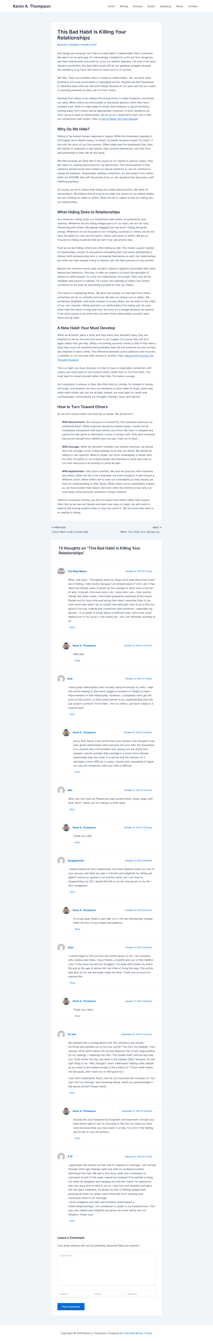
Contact (193, 6)
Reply (72, 627)
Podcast (138, 6)
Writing (124, 6)
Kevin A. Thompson (32, 6)
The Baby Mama (77, 571)
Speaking (165, 6)
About (179, 6)
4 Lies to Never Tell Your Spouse (118, 118)
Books (151, 6)
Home (111, 6)
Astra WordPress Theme (138, 1333)
